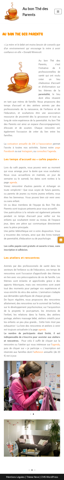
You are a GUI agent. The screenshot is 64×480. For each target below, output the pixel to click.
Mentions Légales (15, 476)
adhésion (38, 352)
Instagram (27, 151)
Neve (36, 476)
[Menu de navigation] (58, 11)
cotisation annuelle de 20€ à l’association (29, 143)
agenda (13, 182)
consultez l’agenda (46, 151)
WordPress (52, 476)
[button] (7, 386)
